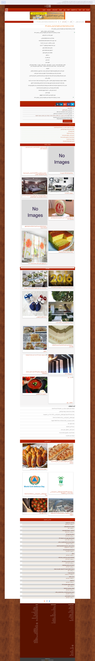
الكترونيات (54, 621)
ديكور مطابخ (72, 651)
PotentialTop (46, 660)
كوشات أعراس (67, 539)
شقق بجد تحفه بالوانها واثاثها (69, 526)
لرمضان (43, 115)
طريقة (48, 115)
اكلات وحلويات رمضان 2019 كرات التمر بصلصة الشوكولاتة (36, 372)
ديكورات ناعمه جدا (69, 193)
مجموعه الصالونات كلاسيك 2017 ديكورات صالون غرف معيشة (64, 569)
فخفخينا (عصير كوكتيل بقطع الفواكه (68, 565)
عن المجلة (72, 609)
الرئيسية (87, 10)
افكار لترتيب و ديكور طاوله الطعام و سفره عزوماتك (35, 288)
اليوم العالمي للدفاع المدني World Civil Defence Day (63, 417)
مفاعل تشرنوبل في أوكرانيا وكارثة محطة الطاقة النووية (62, 420)
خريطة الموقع (72, 614)
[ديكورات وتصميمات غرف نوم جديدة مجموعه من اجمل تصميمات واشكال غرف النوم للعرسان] (34, 185)
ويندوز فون (54, 619)
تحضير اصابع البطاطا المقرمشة (68, 141)
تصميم (44, 10)
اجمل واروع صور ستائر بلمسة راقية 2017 (37, 263)
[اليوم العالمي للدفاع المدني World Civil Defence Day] (35, 482)
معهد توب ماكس (71, 616)
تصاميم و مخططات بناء (34, 612)
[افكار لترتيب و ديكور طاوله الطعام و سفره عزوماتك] (35, 279)
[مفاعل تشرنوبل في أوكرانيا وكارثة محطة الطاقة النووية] (60, 505)
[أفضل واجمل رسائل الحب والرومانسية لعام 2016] (60, 278)
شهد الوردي (71, 438)
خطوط (37, 620)
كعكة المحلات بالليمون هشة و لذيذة (67, 137)
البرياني (62, 115)
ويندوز (55, 616)
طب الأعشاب (72, 618)
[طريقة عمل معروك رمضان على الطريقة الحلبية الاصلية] (60, 451)
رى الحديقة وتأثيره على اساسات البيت (64, 322)
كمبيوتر (54, 613)
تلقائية (57, 115)
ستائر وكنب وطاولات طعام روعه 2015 (68, 584)
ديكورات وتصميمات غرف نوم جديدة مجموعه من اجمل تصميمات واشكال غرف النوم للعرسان (34, 196)
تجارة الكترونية (36, 631)
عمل (46, 115)
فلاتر (37, 636)
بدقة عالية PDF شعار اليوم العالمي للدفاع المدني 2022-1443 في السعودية (58, 414)
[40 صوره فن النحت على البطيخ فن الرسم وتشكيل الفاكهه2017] (61, 208)
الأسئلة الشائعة (71, 611)
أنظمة (68, 10)
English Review (71, 620)
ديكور (69, 528)
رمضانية (54, 115)
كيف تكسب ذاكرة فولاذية (70, 522)
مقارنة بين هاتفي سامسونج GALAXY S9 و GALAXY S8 (65, 546)
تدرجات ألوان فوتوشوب (35, 618)
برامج (65, 10)
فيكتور (37, 637)
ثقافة (37, 634)
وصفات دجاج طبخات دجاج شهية (69, 588)
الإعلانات (72, 613)
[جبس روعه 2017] (60, 363)
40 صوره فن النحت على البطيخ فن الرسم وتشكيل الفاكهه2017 (62, 218)
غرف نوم (72, 654)
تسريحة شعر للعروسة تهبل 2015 (68, 549)
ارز (64, 115)
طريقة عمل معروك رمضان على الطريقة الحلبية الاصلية (64, 127)
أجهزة (80, 10)
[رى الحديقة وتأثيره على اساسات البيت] (60, 306)
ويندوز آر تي (54, 618)
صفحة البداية (72, 606)
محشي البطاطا (71, 576)
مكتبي (55, 611)
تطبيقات (60, 10)
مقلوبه (36, 115)
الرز (59, 115)
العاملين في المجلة (71, 612)
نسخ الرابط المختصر (67, 121)
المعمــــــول (69, 402)
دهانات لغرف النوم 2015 (70, 534)
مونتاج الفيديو (36, 640)
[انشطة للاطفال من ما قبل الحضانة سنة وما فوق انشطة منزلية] (34, 212)
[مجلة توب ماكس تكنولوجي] (47, 6)
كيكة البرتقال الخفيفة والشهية (66, 252)
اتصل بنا (72, 619)
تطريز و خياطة (36, 613)
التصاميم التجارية (35, 608)
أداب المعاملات (67, 574)
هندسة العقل (67, 524)
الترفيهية (49, 10)
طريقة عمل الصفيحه (70, 139)
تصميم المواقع (36, 630)
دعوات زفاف (36, 614)
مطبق (45, 351)
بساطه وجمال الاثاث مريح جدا (66, 173)
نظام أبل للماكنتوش (53, 615)
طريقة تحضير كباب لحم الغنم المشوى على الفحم (66, 542)
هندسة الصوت (36, 642)
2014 (66, 115)
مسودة (40, 115)
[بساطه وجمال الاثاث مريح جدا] (61, 159)
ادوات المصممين (35, 615)
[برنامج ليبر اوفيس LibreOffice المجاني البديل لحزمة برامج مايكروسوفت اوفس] (34, 159)
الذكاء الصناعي (36, 628)
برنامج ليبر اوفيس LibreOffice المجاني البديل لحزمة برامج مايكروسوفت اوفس (35, 173)
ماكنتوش (54, 608)
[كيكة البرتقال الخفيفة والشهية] (61, 241)
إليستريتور (36, 625)
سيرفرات (54, 607)
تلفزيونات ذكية (54, 622)
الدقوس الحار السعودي (41, 394)
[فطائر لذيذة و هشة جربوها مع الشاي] (35, 455)
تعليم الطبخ (64, 110)
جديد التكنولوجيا (74, 10)
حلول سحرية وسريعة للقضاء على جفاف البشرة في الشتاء (64, 592)
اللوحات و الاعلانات (35, 609)
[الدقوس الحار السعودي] (35, 385)
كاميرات (54, 612)
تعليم (84, 10)
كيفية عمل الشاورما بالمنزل (69, 596)
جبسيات (72, 650)
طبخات (51, 115)
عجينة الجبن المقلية (70, 133)
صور (37, 635)
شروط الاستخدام (71, 607)
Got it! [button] (3, 2)
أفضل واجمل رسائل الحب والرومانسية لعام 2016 (61, 287)
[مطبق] (35, 338)
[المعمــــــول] (60, 389)
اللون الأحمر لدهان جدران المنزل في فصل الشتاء (66, 557)
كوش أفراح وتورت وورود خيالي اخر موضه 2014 (66, 538)
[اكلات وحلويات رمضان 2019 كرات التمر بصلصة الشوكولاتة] (35, 362)
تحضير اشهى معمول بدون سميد (68, 135)
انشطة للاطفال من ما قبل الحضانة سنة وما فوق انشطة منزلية (36, 227)
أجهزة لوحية (54, 620)
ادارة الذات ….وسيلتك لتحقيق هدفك (68, 530)
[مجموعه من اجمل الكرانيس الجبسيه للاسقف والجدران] (60, 335)
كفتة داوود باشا (71, 131)
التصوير (37, 627)
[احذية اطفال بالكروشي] (35, 303)
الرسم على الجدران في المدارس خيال (68, 561)
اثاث (73, 649)
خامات (37, 619)
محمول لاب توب (53, 609)
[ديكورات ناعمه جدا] (61, 184)
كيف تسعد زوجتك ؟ (71, 573)
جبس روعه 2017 (68, 374)
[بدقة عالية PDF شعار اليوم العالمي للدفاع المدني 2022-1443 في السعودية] (60, 481)
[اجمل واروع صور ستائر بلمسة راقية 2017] (34, 246)
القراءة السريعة (36, 629)
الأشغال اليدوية (36, 607)
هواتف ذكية (54, 614)
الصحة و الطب (54, 10)
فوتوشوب (36, 639)
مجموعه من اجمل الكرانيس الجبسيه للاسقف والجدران (62, 345)
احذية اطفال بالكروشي (41, 317)
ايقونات (37, 616)
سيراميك (72, 652)
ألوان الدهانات (67, 536)
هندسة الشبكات (35, 641)
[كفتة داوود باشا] (35, 505)
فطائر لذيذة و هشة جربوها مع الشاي (67, 129)
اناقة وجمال (68, 551)
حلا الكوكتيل (72, 580)
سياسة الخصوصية (71, 608)
